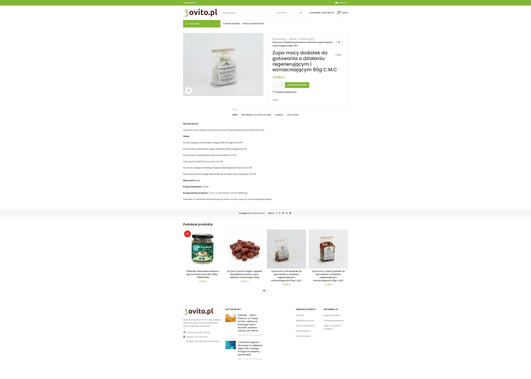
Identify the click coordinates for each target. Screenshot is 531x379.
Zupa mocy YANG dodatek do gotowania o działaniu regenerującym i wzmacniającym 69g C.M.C (328, 276)
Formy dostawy (303, 336)
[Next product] (341, 42)
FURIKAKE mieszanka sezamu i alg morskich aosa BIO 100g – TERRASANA (202, 274)
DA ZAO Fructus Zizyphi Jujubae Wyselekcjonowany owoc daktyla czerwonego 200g (244, 274)
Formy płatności (303, 330)
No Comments (255, 335)
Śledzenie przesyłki (305, 320)
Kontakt (300, 315)
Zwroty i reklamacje (305, 325)
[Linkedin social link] (286, 213)
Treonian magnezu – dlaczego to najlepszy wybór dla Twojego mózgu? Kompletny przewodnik (250, 348)
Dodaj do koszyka (297, 85)
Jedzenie (293, 39)
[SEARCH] (301, 13)
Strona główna (279, 39)
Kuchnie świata (307, 39)
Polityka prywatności (334, 320)
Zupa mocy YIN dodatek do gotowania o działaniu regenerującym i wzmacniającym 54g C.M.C (286, 276)
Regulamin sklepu (332, 315)
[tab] (234, 113)
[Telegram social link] (290, 213)
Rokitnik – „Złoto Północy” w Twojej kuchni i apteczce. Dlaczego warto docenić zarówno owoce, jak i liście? (248, 323)
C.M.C (339, 54)
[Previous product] (336, 42)
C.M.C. (275, 99)
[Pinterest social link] (283, 213)
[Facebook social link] (276, 213)
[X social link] (280, 213)
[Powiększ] (188, 90)
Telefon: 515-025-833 (196, 336)
